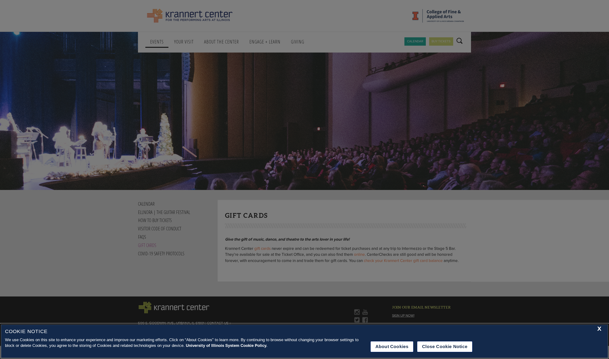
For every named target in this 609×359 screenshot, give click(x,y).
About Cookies (391, 346)
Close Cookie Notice (444, 346)
